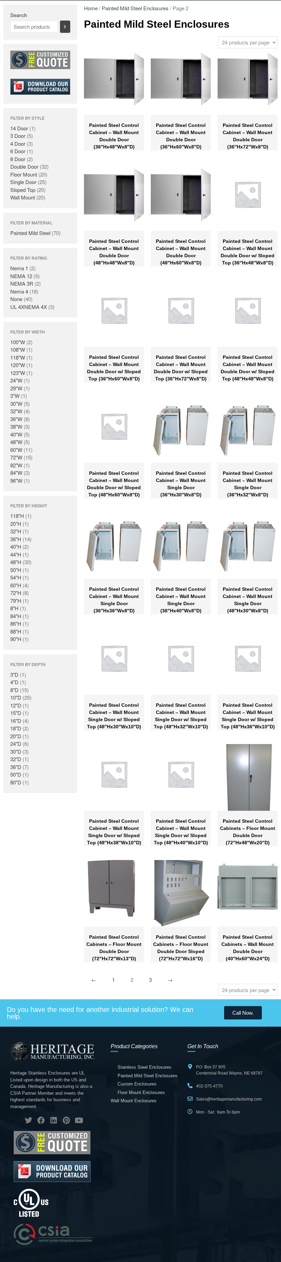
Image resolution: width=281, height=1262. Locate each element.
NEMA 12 (21, 275)
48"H (15, 561)
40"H (15, 546)
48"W (16, 441)
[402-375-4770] (190, 1085)
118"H (17, 515)
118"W (17, 357)
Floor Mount (23, 174)
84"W (16, 472)
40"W (16, 434)
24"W (16, 380)
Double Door (24, 166)
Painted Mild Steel (30, 232)
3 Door (17, 135)
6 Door (17, 151)
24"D (15, 743)
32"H (15, 531)
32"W (16, 411)
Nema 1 (19, 268)
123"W (17, 372)
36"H (15, 539)
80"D (15, 782)
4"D (14, 682)
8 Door (17, 158)
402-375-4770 (209, 1086)
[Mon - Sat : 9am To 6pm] (190, 1111)
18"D (15, 728)
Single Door (23, 181)
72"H (15, 592)
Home (91, 8)
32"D (15, 759)
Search (18, 15)
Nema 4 (19, 291)
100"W (17, 342)
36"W (16, 418)
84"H (15, 616)
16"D (15, 720)
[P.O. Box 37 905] (190, 1066)
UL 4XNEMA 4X (28, 306)
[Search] (65, 27)
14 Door (19, 128)
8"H (14, 608)
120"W (17, 364)
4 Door (17, 143)
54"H (15, 577)
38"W (16, 426)
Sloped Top (22, 189)
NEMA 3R (21, 283)
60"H (15, 585)
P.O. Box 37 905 (210, 1067)
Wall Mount (22, 197)
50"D (15, 774)
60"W (16, 449)
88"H (15, 631)
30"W (16, 403)
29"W (16, 388)
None (16, 298)
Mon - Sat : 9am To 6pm (218, 1112)
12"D (15, 705)
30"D (15, 751)
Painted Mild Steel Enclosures (135, 8)
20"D (15, 736)
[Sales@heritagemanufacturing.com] (190, 1098)
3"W (15, 395)
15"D (15, 712)
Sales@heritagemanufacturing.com (229, 1099)
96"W (16, 480)
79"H (15, 600)
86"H (15, 623)
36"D (15, 766)
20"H (15, 523)
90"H (15, 638)
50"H (15, 569)
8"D (14, 689)
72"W (16, 457)
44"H (15, 554)
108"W (17, 349)
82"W (16, 465)
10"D (15, 697)
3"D (14, 674)
